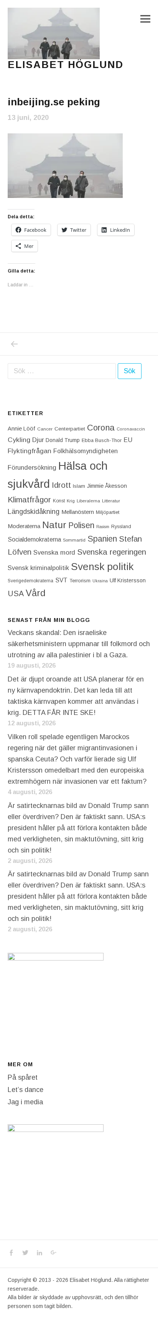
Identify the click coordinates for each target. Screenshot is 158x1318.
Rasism (102, 526)
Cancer (45, 428)
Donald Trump (63, 440)
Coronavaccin (131, 429)
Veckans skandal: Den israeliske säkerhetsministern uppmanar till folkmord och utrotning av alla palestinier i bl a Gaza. (79, 644)
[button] (54, 33)
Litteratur (111, 501)
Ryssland (121, 526)
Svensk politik (102, 566)
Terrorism (80, 580)
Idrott (61, 484)
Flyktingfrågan (29, 451)
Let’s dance (25, 1090)
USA (16, 593)
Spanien (102, 538)
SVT (61, 580)
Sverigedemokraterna (30, 580)
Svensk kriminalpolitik (38, 567)
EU (127, 439)
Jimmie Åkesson (107, 486)
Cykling (19, 440)
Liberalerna (88, 501)
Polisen (81, 525)
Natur (54, 525)
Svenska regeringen (111, 551)
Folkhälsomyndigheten (85, 450)
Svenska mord (54, 552)
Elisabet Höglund (65, 64)
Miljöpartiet (107, 512)
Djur (38, 440)
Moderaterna (24, 526)
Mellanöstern (77, 512)
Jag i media (25, 1102)
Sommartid (74, 540)
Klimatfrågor (29, 499)
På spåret (23, 1077)
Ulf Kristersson (128, 580)
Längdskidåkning (33, 511)
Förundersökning (32, 467)
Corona (101, 427)
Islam (79, 486)
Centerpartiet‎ (69, 429)
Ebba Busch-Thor (102, 440)
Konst (59, 501)
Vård (36, 593)
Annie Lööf (21, 428)
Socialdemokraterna (34, 539)
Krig (71, 501)
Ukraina (100, 580)
